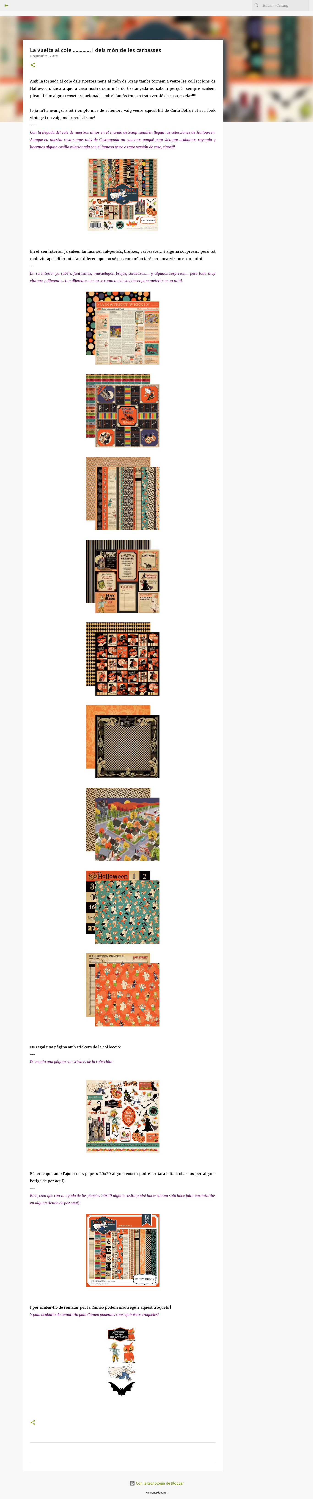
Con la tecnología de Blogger (159, 1483)
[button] (33, 65)
